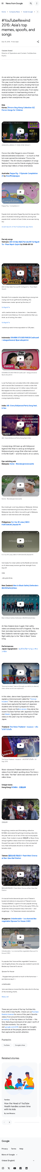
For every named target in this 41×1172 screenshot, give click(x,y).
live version (22, 709)
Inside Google (28, 12)
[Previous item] (4, 1122)
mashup (6, 1019)
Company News (14, 12)
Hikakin (7, 714)
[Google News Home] (14, 3)
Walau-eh (5, 997)
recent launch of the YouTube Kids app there (17, 227)
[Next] (37, 11)
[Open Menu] (2, 3)
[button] (38, 41)
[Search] (30, 3)
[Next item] (9, 1122)
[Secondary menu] (36, 3)
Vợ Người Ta (6, 307)
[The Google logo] (6, 1141)
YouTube (7, 1045)
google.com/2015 (11, 1027)
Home (4, 12)
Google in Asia (20, 1045)
